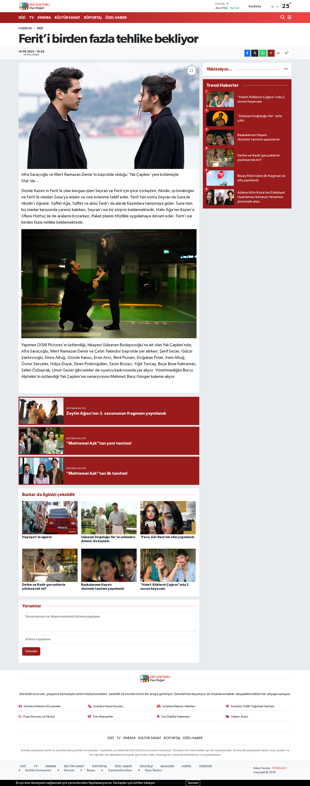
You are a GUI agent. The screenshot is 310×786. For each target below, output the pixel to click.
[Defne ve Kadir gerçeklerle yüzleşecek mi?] (50, 565)
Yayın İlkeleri (153, 770)
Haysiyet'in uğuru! (37, 537)
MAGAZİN (167, 766)
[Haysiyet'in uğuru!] (50, 517)
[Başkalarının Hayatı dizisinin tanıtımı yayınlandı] (109, 565)
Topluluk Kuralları (119, 770)
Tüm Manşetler (103, 716)
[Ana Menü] (289, 17)
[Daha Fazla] (271, 53)
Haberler (25, 28)
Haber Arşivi (239, 716)
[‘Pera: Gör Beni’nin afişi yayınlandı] (168, 517)
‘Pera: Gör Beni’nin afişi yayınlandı (167, 537)
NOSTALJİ (146, 766)
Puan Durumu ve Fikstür (39, 716)
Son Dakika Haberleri (175, 716)
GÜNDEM (205, 766)
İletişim (68, 770)
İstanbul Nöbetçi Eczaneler (42, 706)
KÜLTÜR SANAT (67, 17)
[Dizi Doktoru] (34, 6)
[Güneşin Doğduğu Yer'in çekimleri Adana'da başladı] (109, 517)
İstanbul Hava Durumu (108, 706)
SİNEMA (44, 17)
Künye (90, 770)
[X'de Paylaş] (254, 53)
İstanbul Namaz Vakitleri (179, 706)
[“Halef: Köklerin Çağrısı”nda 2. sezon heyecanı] (168, 565)
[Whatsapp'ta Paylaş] (263, 53)
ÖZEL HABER (116, 17)
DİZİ (22, 17)
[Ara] (283, 17)
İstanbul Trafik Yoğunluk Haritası (252, 706)
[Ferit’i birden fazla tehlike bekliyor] (109, 116)
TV (31, 17)
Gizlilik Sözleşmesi (37, 770)
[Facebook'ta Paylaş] (247, 53)
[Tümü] (286, 69)
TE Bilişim (278, 768)
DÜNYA (186, 766)
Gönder (31, 651)
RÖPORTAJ (93, 17)
